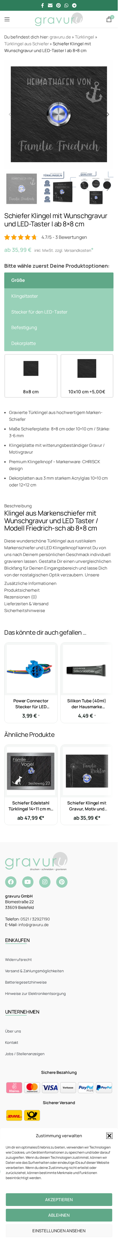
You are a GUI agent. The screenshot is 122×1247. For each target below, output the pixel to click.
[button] (109, 1136)
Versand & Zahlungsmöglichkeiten (34, 970)
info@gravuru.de (33, 924)
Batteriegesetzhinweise (26, 982)
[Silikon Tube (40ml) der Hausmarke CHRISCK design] (87, 669)
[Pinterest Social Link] (58, 5)
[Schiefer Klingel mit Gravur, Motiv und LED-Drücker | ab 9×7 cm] (87, 771)
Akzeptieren (59, 1200)
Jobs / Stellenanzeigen (25, 1053)
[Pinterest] (62, 882)
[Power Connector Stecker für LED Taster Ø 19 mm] (31, 669)
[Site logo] (59, 19)
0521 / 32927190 (35, 919)
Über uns (13, 1031)
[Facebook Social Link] (42, 5)
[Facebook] (10, 882)
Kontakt (11, 1042)
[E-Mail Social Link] (50, 5)
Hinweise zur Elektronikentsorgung (35, 993)
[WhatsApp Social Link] (66, 5)
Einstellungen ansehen (58, 1231)
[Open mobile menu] (7, 19)
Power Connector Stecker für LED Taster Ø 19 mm (31, 707)
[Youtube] (27, 882)
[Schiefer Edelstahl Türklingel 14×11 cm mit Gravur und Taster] (31, 771)
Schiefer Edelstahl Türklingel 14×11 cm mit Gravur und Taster (31, 809)
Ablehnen (59, 1215)
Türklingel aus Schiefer (26, 44)
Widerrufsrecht (18, 959)
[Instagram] (45, 882)
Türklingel (84, 37)
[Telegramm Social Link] (74, 5)
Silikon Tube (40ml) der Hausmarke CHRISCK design (86, 707)
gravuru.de (60, 37)
